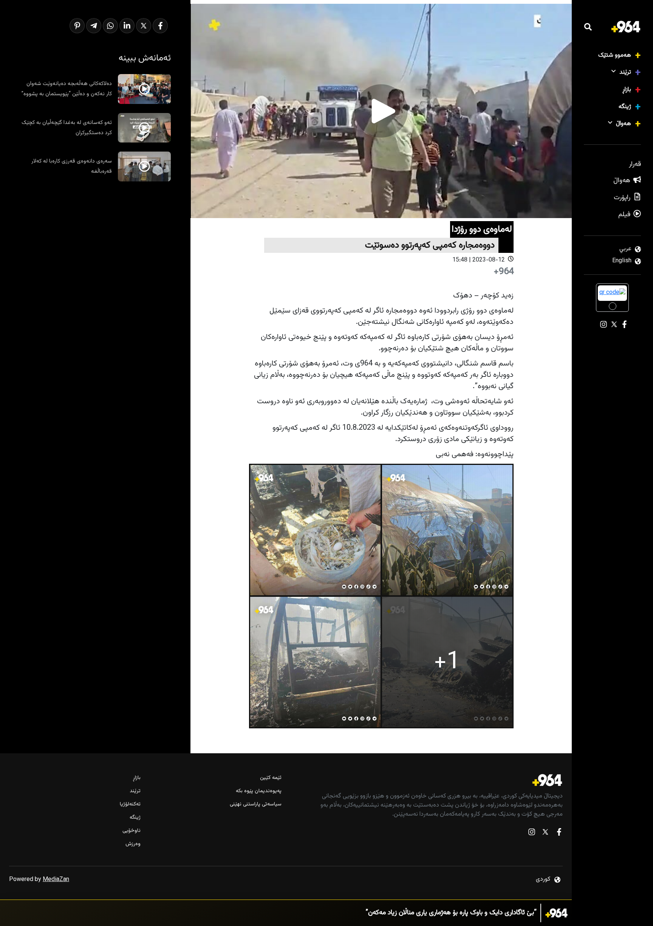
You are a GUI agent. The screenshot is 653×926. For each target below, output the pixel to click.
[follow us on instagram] (531, 833)
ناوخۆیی (131, 831)
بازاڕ (626, 89)
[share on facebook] (160, 25)
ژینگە (625, 106)
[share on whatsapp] (110, 25)
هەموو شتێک (614, 55)
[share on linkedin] (127, 25)
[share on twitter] (143, 25)
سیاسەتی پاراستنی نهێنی (255, 804)
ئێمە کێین (270, 778)
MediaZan (56, 879)
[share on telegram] (93, 25)
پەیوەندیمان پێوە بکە (258, 791)
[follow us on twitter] (545, 833)
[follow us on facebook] (559, 833)
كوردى (543, 879)
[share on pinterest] (77, 25)
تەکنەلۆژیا (130, 804)
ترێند (625, 72)
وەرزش (133, 844)
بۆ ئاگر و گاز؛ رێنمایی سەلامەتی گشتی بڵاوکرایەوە (472, 913)
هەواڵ (623, 124)
